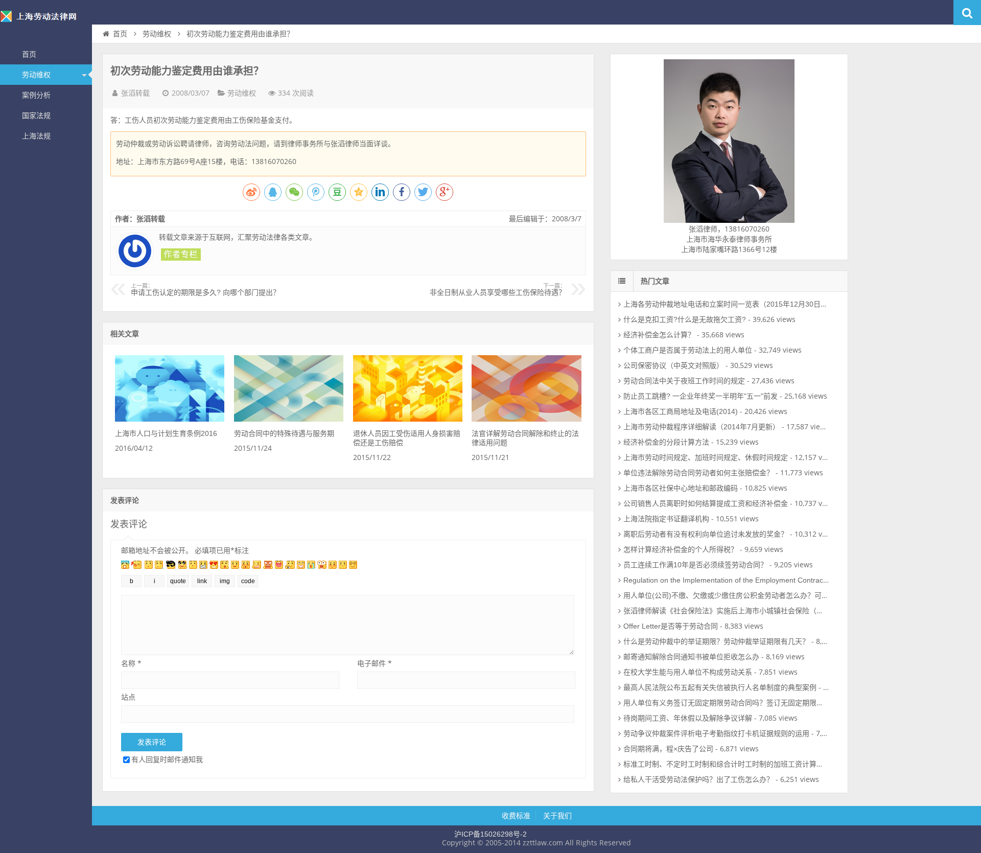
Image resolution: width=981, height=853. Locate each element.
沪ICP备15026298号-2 (490, 834)
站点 (128, 697)
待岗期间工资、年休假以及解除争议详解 (687, 718)
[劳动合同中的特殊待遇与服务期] (288, 419)
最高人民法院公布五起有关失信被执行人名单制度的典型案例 (719, 687)
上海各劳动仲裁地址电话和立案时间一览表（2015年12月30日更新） (732, 304)
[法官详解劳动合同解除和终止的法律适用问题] (526, 419)
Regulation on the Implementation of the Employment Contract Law (731, 580)
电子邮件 (374, 663)
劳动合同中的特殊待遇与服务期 (284, 433)
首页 (29, 54)
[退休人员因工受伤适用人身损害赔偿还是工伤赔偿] (407, 419)
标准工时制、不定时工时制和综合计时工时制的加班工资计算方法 (727, 764)
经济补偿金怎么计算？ (659, 335)
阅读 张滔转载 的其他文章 (181, 254)
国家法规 (36, 115)
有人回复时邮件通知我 (167, 759)
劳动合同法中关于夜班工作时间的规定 (684, 381)
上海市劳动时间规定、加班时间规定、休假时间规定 (705, 457)
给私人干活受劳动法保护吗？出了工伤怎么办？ (698, 779)
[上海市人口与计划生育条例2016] (169, 419)
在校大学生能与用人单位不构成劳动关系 (687, 672)
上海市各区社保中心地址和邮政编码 (680, 488)
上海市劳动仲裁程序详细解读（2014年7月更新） (701, 427)
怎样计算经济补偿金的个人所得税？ (680, 549)
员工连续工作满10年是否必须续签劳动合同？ (695, 565)
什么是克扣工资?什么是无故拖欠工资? (684, 319)
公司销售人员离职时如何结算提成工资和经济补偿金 (705, 503)
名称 (131, 663)
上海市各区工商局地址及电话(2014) (680, 411)
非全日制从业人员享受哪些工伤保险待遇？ (498, 289)
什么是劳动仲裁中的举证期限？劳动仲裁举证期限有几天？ (716, 641)
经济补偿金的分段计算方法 (666, 442)
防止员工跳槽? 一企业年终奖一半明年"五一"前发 (700, 396)
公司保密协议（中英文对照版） (673, 365)
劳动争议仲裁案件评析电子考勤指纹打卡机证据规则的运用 (716, 733)
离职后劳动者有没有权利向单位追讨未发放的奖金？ (705, 534)
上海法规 (36, 136)
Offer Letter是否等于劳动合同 (670, 626)
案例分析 (36, 95)
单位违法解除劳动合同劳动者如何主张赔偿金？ (698, 473)
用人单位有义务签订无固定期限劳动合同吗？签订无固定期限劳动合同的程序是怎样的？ (762, 703)
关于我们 (557, 816)
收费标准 (516, 816)
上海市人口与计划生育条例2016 (166, 433)
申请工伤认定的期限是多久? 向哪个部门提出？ (205, 289)
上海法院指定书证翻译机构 (666, 519)
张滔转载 (135, 93)
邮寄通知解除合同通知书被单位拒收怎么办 (691, 657)
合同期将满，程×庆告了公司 (668, 749)
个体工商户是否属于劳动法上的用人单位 (687, 350)
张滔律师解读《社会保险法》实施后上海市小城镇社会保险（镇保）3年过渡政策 (750, 611)
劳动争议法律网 (46, 22)
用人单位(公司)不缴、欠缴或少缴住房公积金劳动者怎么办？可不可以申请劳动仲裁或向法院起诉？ (779, 595)
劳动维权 (36, 75)
